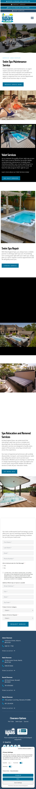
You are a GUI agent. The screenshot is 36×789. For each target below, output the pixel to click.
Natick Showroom (6, 658)
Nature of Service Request (10, 615)
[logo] (9, 18)
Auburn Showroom (7, 638)
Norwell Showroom (7, 677)
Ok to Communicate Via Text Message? (13, 563)
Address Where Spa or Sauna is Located (14, 583)
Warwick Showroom (7, 697)
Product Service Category (9, 607)
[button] (32, 18)
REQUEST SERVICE (18, 624)
